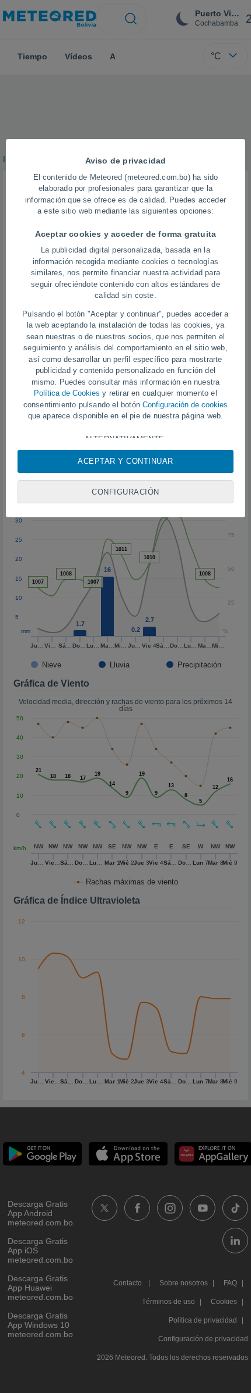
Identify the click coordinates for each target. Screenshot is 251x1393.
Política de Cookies (67, 393)
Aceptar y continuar (125, 461)
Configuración (125, 492)
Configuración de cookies (185, 404)
